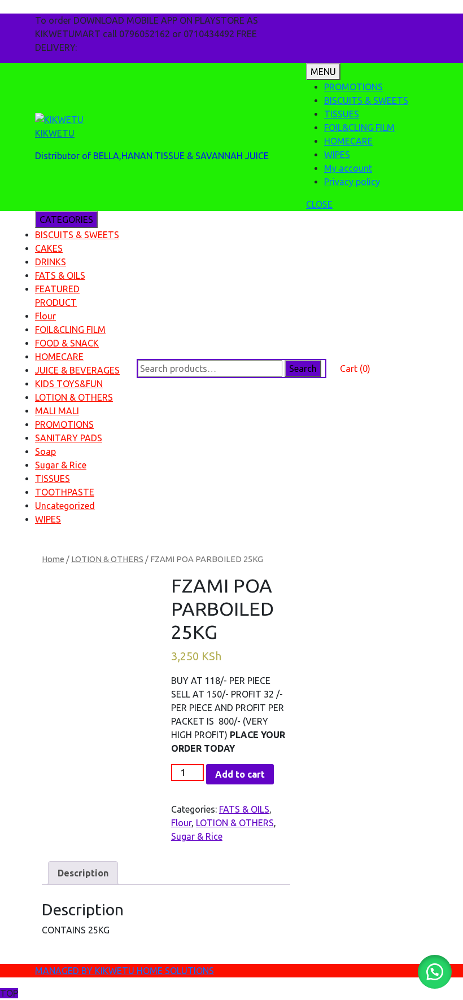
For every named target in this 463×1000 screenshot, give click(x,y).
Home (53, 559)
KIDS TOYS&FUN (69, 384)
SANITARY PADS (68, 438)
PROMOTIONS (353, 87)
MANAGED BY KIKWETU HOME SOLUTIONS (124, 971)
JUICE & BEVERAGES (77, 370)
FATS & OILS (60, 275)
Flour (45, 316)
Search (303, 368)
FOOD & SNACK (67, 343)
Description (83, 873)
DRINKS (50, 262)
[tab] (83, 873)
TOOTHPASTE (64, 492)
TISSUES (341, 114)
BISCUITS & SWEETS (366, 100)
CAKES (49, 248)
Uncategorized (65, 506)
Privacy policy (352, 182)
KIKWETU (55, 133)
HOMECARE (348, 141)
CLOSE (319, 204)
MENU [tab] (323, 72)
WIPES (337, 155)
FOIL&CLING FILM (359, 127)
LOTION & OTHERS (74, 397)
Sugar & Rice (60, 465)
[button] (435, 972)
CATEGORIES (66, 219)
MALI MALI (57, 411)
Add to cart (240, 774)
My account (348, 168)
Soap (45, 451)
